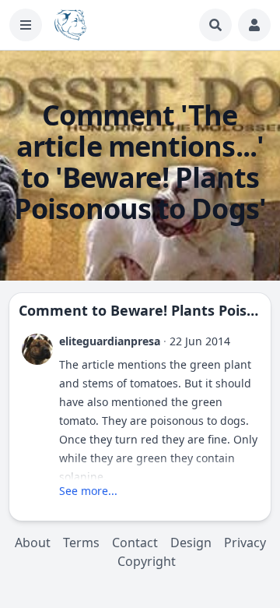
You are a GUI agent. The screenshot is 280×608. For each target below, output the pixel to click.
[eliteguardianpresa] (37, 349)
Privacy (245, 542)
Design (191, 542)
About (33, 542)
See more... (88, 490)
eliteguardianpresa (109, 341)
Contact (135, 542)
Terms (81, 542)
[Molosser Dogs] (70, 25)
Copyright (146, 561)
